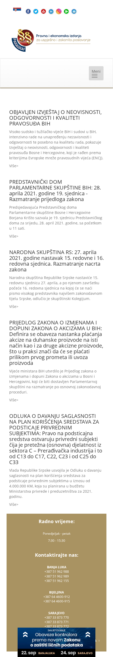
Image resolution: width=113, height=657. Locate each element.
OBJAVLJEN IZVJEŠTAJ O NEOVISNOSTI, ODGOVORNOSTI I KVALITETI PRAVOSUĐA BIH (55, 117)
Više (12, 165)
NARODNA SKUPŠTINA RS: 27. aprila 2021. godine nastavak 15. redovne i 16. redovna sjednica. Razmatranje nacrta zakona (56, 261)
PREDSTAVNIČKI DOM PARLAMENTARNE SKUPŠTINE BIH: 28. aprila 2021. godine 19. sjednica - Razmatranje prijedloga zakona (55, 190)
